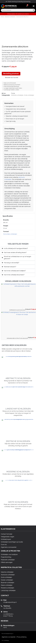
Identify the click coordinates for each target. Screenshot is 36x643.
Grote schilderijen (29, 95)
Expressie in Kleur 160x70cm (17, 310)
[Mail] (1, 600)
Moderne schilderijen (18, 471)
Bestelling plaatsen (11, 73)
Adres (5, 612)
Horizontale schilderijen (10, 234)
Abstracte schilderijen (10, 16)
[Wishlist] (29, 6)
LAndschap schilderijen (18, 409)
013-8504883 (7, 608)
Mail (4, 600)
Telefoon (6, 606)
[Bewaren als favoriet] (23, 307)
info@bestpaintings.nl (10, 602)
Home (2, 16)
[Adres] (1, 612)
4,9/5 (5, 627)
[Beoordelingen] (1, 625)
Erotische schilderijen (18, 441)
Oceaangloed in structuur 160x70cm (17, 338)
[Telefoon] (1, 606)
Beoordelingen (8, 625)
